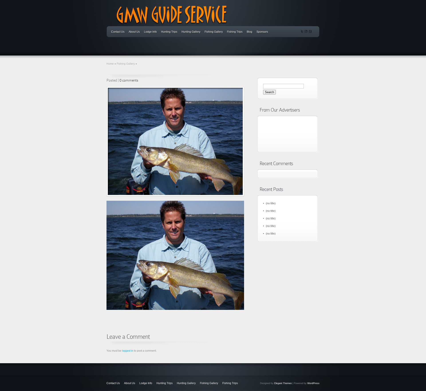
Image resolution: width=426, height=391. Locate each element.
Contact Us (117, 31)
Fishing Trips (235, 31)
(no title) (271, 203)
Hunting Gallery (190, 31)
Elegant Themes (283, 383)
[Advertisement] (158, 327)
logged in (127, 350)
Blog (249, 31)
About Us (134, 31)
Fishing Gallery (214, 31)
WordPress (313, 383)
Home (110, 63)
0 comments (129, 80)
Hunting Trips (169, 31)
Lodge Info (150, 31)
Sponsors (262, 31)
